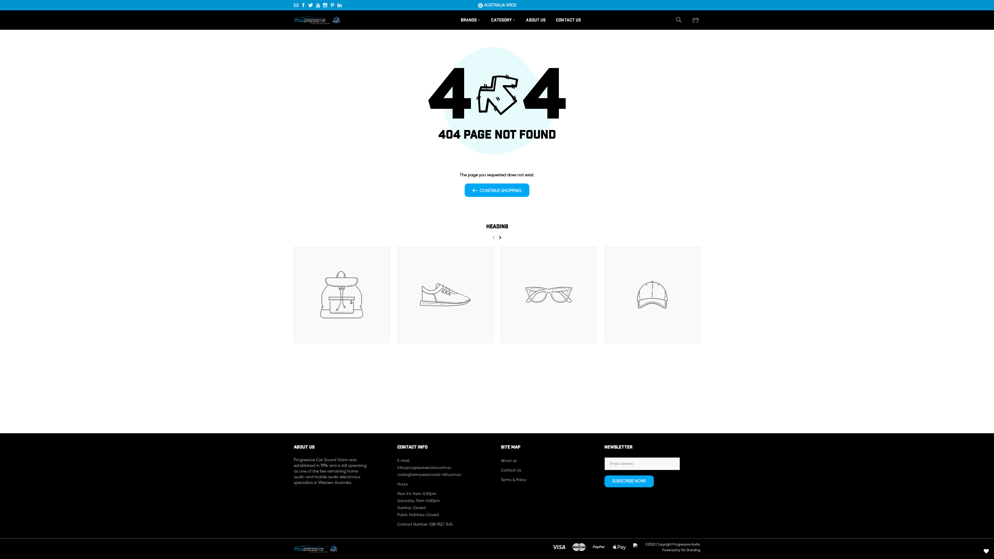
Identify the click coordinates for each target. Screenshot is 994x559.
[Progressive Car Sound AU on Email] (296, 5)
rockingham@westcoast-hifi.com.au (429, 475)
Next (499, 237)
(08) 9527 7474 (441, 524)
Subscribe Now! (629, 481)
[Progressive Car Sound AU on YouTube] (317, 5)
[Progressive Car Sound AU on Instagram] (325, 5)
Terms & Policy (513, 480)
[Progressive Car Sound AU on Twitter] (310, 5)
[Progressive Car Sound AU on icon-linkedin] (339, 5)
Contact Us (511, 470)
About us (509, 461)
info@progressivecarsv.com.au (424, 468)
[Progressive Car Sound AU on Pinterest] (332, 5)
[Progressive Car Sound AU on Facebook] (303, 5)
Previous (493, 237)
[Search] (679, 20)
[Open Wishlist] (986, 551)
